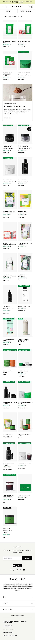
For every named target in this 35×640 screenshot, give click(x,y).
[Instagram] (13, 569)
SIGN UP (21, 2)
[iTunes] (20, 569)
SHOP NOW (7, 118)
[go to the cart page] (32, 6)
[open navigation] (3, 6)
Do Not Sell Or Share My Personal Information (15, 622)
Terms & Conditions (10, 635)
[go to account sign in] (29, 6)
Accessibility (7, 626)
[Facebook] (10, 569)
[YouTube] (24, 569)
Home (5, 16)
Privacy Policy (8, 632)
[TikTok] (17, 569)
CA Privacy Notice (9, 629)
